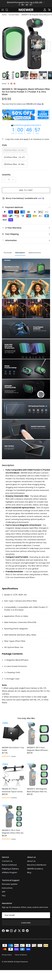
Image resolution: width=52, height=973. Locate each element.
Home (4, 15)
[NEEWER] (26, 10)
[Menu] (2, 9)
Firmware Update (9, 884)
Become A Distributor (36, 865)
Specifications (35, 252)
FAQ (3, 895)
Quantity (6, 174)
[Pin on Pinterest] (14, 84)
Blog (29, 872)
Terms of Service (21, 955)
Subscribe (26, 923)
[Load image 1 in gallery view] (26, 44)
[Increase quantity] (14, 179)
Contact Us (7, 861)
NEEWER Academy (35, 868)
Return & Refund (9, 865)
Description (20, 252)
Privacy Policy (7, 955)
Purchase (8, 252)
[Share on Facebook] (11, 84)
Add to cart (26, 190)
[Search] (8, 9)
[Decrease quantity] (4, 179)
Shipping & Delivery (10, 868)
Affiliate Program (9, 872)
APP (3, 891)
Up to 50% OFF (36, 2)
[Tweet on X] (8, 84)
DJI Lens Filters (14, 15)
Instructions (7, 888)
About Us (31, 861)
